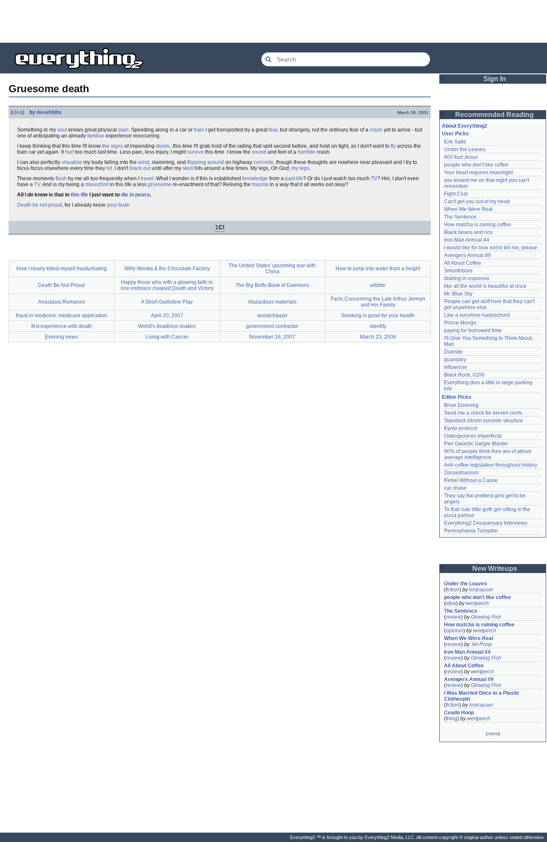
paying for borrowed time (473, 330)
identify (378, 326)
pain (123, 130)
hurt (69, 152)
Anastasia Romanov (61, 302)
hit (109, 168)
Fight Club (456, 194)
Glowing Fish (486, 617)
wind (143, 162)
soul (62, 130)
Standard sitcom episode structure (483, 421)
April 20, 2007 (167, 316)
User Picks (455, 134)
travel (147, 178)
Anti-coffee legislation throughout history (490, 465)
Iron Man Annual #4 (466, 240)
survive (195, 152)
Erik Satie (455, 142)
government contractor (272, 326)
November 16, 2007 (272, 337)
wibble (377, 285)
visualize (72, 162)
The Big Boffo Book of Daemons (272, 285)
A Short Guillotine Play (167, 302)
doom (162, 146)
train (199, 130)
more (493, 733)
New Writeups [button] (494, 568)
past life (294, 178)
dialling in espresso (466, 278)
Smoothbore (458, 271)
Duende (453, 352)
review (453, 617)
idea (17, 112)
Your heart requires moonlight (478, 172)
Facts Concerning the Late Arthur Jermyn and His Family (378, 302)
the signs (112, 146)
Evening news (61, 337)
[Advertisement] (273, 21)
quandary (455, 360)
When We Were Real (468, 209)
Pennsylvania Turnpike (470, 531)
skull (187, 168)
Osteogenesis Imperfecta (473, 436)
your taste (118, 205)
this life (79, 195)
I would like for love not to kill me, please (490, 248)
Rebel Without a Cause (471, 480)
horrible (306, 152)
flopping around (205, 162)
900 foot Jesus (461, 157)
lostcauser (481, 590)
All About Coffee (462, 263)
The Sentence (460, 217)
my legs (300, 168)
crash (376, 130)
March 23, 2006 (378, 337)
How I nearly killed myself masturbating (61, 269)
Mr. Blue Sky (458, 294)
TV (374, 178)
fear (273, 130)
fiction (452, 590)
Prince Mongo (460, 323)
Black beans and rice (468, 232)
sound (259, 152)
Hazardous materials (272, 302)
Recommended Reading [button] (494, 114)
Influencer (455, 367)
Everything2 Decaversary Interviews (485, 523)
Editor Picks (456, 397)
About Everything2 (464, 126)
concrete (263, 162)
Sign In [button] (494, 78)
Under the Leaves (464, 149)
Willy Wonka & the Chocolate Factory (167, 269)
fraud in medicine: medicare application (61, 316)
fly (393, 146)
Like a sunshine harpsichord (477, 315)
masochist (97, 184)
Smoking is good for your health (378, 316)
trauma (260, 184)
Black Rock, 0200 (464, 375)
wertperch (477, 603)
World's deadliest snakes (167, 326)
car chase (455, 488)
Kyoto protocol (460, 428)
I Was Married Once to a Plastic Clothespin (482, 696)
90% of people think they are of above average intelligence (488, 454)
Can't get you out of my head (477, 202)
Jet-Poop (481, 644)
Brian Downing (461, 405)
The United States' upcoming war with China (272, 269)
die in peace (135, 195)
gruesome (159, 184)
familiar (95, 136)
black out (139, 168)
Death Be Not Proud (61, 285)
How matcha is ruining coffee (477, 225)
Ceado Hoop (459, 713)
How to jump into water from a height (377, 269)
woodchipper (272, 316)
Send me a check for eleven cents (483, 413)
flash (61, 178)
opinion (454, 631)
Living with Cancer (166, 337)
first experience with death (61, 326)
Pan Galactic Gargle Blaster (476, 444)
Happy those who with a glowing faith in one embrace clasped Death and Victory (167, 285)
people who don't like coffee (476, 165)
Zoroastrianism (461, 473)
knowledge (255, 178)
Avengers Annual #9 (467, 255)
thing (451, 719)
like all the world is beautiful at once (485, 286)
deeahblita (49, 112)
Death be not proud (39, 205)
